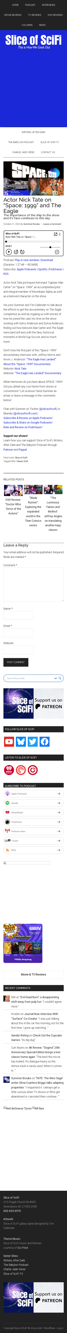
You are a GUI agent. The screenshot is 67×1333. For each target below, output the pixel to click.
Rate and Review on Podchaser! (22, 427)
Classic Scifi (22, 461)
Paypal (23, 449)
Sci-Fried (22, 1247)
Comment (10, 565)
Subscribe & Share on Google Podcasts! (28, 422)
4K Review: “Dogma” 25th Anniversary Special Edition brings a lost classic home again (35, 1052)
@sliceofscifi (48, 408)
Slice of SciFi (33, 42)
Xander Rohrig (20, 1035)
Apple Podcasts (26, 269)
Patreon (8, 449)
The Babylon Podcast (16, 1264)
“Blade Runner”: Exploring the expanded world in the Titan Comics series (33, 511)
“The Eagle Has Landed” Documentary (38, 373)
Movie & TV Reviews (33, 974)
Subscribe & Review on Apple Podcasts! (28, 418)
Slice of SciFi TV (13, 1273)
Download (47, 260)
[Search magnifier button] (60, 678)
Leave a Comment (52, 224)
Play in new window (27, 260)
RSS (6, 273)
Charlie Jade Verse (14, 1269)
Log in (60, 1328)
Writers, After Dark (14, 1260)
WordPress (49, 1328)
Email (7, 625)
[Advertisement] (33, 87)
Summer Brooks (32, 224)
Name (8, 608)
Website (8, 643)
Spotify (42, 269)
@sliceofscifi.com (25, 413)
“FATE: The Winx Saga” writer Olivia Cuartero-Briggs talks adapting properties (37, 1083)
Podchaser (55, 269)
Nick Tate (20, 368)
